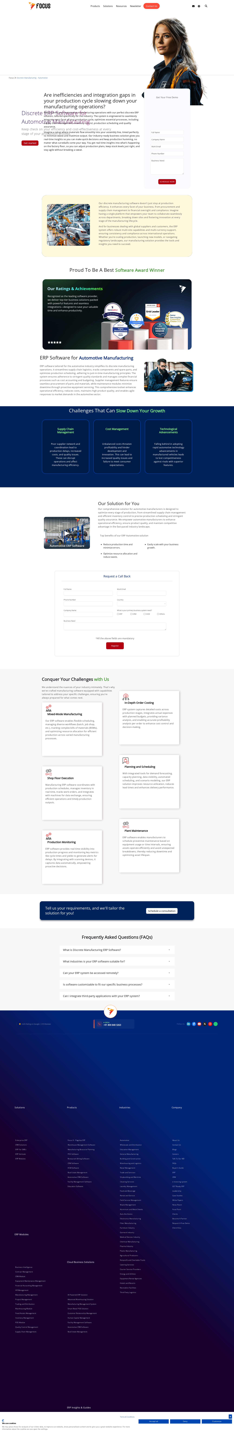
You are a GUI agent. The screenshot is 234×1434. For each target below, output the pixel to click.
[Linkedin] (188, 1024)
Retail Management (127, 1168)
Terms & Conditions (127, 1417)
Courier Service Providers (130, 1269)
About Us (176, 1140)
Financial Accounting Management (28, 1285)
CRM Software (73, 1163)
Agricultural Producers (129, 1255)
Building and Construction (130, 1159)
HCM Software (73, 1168)
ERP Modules (20, 1159)
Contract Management (24, 1272)
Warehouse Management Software (81, 1145)
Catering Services (127, 1265)
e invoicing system (179, 1182)
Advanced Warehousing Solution (81, 1299)
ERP (120, 614)
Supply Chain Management (25, 1332)
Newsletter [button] (135, 6)
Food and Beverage (127, 1191)
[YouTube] (199, 1024)
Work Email (121, 589)
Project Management (23, 1299)
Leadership (176, 1191)
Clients (175, 1214)
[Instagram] (210, 1024)
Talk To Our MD (178, 1159)
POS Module (20, 1322)
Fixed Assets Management (25, 1313)
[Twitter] (205, 1024)
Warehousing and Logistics (130, 1163)
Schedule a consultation (162, 911)
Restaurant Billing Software (79, 1159)
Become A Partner (179, 1218)
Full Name (68, 589)
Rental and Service (127, 1195)
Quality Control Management (26, 1327)
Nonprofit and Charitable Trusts (132, 1260)
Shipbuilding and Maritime (130, 1177)
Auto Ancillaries (126, 1214)
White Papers (177, 1200)
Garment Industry (127, 1232)
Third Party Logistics (128, 1292)
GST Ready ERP (178, 1186)
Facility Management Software (80, 1182)
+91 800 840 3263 (112, 1025)
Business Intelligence (23, 1267)
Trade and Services (127, 1172)
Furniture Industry (127, 1228)
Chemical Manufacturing (129, 1242)
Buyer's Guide (178, 1168)
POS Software (73, 1154)
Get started (30, 143)
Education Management (129, 1149)
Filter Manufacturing (128, 1223)
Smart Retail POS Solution (78, 1308)
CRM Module (20, 1276)
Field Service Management (130, 1200)
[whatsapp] (216, 1024)
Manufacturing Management (26, 1295)
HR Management (21, 1290)
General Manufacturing (129, 1154)
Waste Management (128, 1205)
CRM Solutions (21, 1145)
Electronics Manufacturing (130, 1218)
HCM (148, 614)
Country (120, 599)
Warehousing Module (23, 1308)
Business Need (69, 621)
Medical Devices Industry (130, 1237)
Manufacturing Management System (82, 1304)
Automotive (124, 1140)
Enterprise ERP (21, 1140)
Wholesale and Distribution (131, 1145)
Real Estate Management (77, 1172)
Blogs (174, 1149)
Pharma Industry (126, 1246)
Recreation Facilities (128, 1288)
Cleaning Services (127, 1182)
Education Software (75, 1186)
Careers (175, 1154)
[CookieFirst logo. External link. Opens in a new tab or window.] (3, 1420)
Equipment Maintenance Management (30, 1281)
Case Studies (177, 1195)
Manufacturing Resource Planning (81, 1149)
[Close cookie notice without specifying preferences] (230, 1416)
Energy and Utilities (128, 1274)
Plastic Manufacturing (128, 1251)
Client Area (176, 1228)
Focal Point (176, 1209)
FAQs (174, 1163)
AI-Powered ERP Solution (78, 1295)
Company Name (70, 610)
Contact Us (151, 6)
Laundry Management (128, 1186)
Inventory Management (24, 1318)
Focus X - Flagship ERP (76, 1140)
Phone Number (70, 599)
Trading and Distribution (25, 1304)
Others (162, 614)
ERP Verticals (20, 1154)
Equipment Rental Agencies (131, 1278)
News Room (177, 1205)
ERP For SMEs (20, 1149)
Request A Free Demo (181, 1223)
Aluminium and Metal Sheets (131, 1209)
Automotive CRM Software (78, 1177)
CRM (134, 614)
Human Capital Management (79, 1318)
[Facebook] (194, 1024)
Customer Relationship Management (82, 1313)
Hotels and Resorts (127, 1283)
